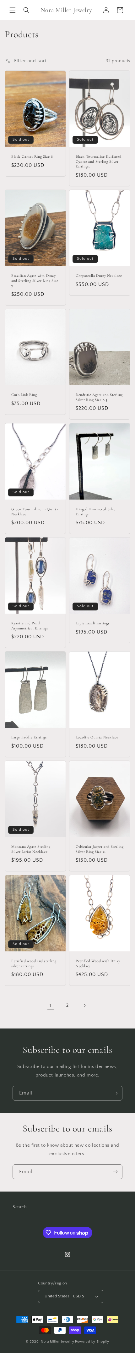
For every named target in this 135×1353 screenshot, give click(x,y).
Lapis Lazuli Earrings (93, 623)
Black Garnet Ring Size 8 (32, 156)
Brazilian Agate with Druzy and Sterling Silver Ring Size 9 (34, 280)
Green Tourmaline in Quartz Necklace (34, 511)
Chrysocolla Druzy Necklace (99, 275)
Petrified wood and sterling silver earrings (33, 963)
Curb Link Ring (24, 394)
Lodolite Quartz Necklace (97, 737)
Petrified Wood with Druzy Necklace (98, 963)
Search (20, 1207)
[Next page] (84, 1005)
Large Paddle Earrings (29, 737)
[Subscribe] (115, 1093)
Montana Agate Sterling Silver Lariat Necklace (30, 849)
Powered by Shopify (92, 1342)
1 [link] (50, 1005)
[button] (12, 10)
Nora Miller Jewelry (57, 1342)
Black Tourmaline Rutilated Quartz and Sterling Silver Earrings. (99, 161)
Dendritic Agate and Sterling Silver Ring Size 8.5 (99, 397)
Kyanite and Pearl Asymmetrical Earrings (29, 625)
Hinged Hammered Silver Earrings (96, 511)
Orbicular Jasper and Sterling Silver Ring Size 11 (99, 849)
